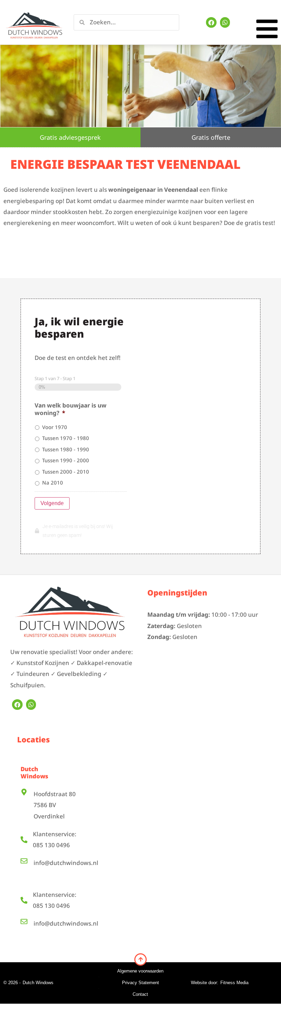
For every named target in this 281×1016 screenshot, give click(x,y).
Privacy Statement (140, 982)
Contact (140, 994)
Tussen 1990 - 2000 (65, 460)
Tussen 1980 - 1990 (65, 449)
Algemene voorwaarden (140, 971)
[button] (267, 31)
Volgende (52, 503)
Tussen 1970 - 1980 (65, 438)
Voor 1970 (54, 427)
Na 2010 (52, 482)
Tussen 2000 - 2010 (65, 471)
